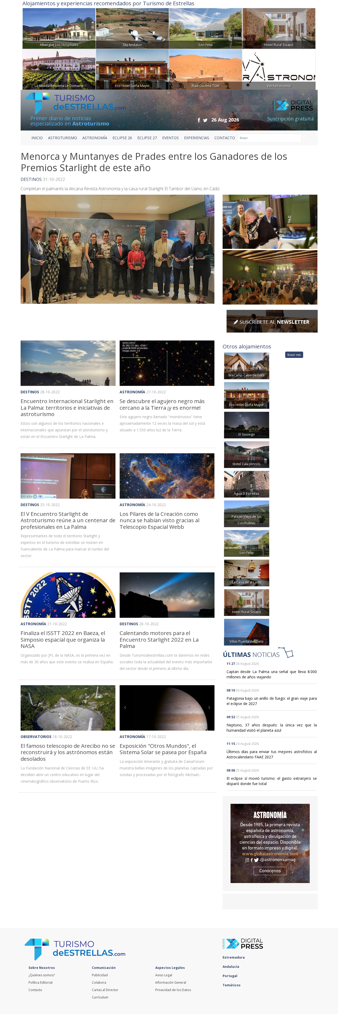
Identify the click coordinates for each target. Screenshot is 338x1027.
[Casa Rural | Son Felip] (205, 27)
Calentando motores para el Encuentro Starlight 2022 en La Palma (159, 639)
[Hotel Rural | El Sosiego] (246, 424)
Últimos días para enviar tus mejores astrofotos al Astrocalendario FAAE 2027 (272, 754)
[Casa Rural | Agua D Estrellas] (246, 483)
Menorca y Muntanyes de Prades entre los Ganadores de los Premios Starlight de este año (154, 162)
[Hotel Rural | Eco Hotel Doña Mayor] (132, 68)
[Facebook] (199, 120)
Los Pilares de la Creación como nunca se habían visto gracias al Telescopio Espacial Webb (159, 520)
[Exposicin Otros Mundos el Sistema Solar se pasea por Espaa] (167, 708)
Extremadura (234, 957)
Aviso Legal (163, 975)
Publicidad (100, 975)
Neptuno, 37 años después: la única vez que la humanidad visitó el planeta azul (272, 727)
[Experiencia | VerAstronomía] (279, 68)
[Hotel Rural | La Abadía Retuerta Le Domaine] (59, 68)
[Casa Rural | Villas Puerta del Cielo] (246, 631)
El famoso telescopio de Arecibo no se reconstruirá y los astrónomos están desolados (68, 752)
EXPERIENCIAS (196, 137)
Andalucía (231, 966)
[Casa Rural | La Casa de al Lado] (246, 572)
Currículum (100, 997)
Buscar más (294, 355)
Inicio (37, 137)
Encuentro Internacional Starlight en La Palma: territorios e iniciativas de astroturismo (67, 407)
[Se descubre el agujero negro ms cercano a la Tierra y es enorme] (167, 363)
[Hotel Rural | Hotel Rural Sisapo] (279, 27)
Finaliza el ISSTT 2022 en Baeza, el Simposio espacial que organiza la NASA (63, 639)
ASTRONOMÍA (94, 137)
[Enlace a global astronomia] (270, 843)
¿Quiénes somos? (42, 975)
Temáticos (232, 985)
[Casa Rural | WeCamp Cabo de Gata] (246, 365)
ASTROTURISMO (62, 137)
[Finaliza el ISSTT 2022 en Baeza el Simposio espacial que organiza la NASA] (68, 595)
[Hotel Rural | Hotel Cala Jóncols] (246, 454)
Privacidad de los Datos (173, 990)
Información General (170, 982)
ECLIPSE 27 (147, 137)
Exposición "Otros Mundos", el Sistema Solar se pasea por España (163, 749)
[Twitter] (205, 120)
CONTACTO (224, 137)
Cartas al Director (105, 990)
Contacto (35, 990)
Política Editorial (41, 982)
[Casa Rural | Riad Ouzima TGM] (205, 68)
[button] (28, 363)
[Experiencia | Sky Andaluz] (132, 27)
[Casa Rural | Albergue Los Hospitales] (59, 27)
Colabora (99, 982)
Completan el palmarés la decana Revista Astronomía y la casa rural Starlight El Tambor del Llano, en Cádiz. (120, 189)
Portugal (230, 976)
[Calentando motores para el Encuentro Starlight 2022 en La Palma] (167, 595)
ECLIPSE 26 (122, 137)
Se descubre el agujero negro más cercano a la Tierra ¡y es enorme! (162, 404)
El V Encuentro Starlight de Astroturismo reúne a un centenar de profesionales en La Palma (68, 520)
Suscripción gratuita (290, 118)
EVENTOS (170, 137)
